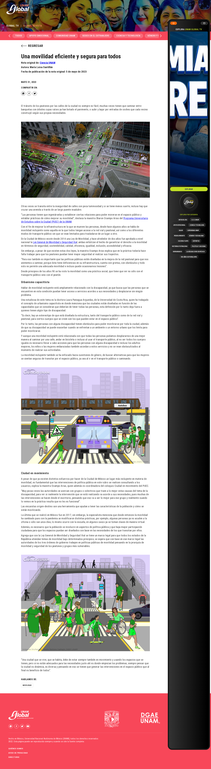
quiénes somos (15, 749)
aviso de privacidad (18, 753)
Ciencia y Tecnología (128, 36)
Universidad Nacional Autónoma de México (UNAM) (47, 738)
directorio (13, 757)
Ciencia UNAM (47, 62)
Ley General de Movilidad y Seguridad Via (55, 242)
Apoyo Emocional (39, 36)
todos (18, 36)
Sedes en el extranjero (95, 36)
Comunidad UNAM (65, 36)
